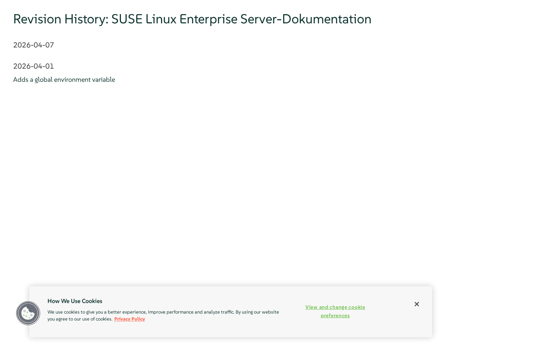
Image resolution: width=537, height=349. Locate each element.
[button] (28, 313)
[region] (230, 311)
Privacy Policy (129, 319)
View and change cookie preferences (335, 311)
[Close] (417, 304)
